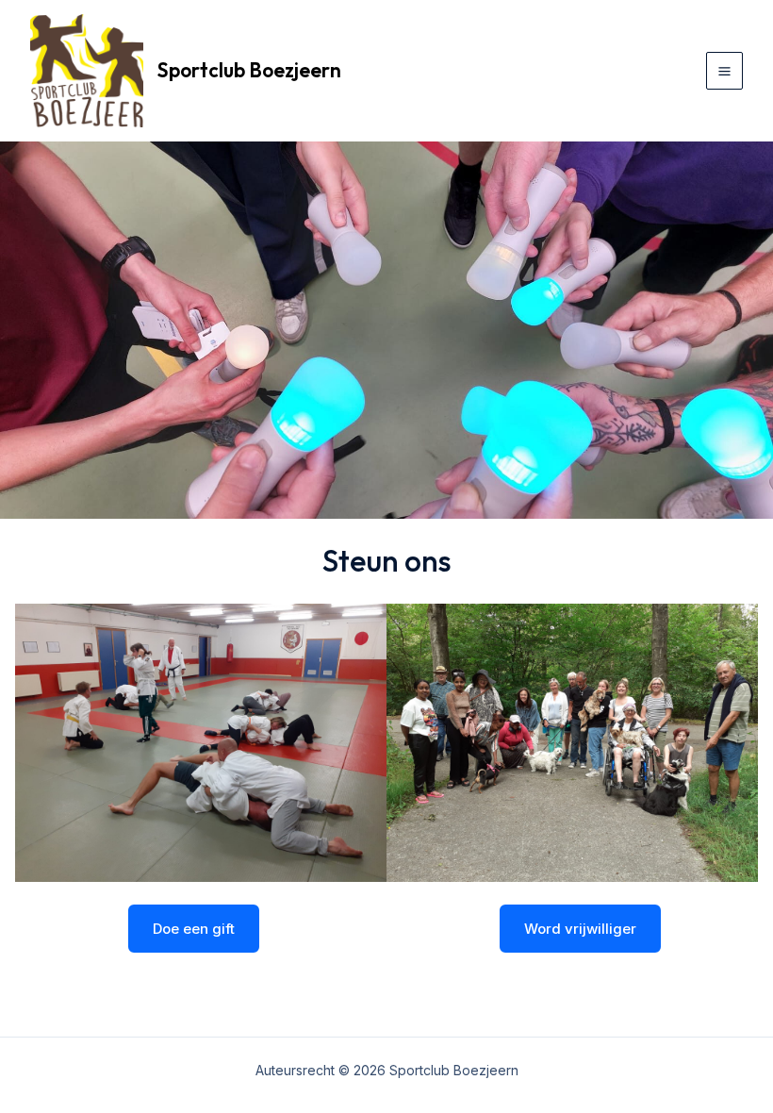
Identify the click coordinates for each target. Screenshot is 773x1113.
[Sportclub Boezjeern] (86, 70)
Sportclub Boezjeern (249, 70)
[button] (193, 929)
